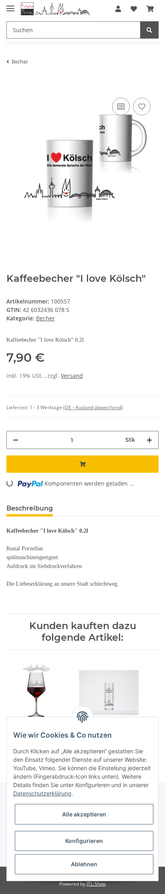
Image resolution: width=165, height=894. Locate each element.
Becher (45, 318)
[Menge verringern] (15, 440)
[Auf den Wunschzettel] (142, 106)
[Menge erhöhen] (149, 440)
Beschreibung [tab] (29, 508)
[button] (118, 9)
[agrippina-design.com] (56, 9)
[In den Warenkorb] (12, 83)
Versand (72, 375)
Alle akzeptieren (84, 814)
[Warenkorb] (150, 9)
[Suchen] (149, 30)
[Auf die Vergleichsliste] (121, 106)
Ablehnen (84, 864)
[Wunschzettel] (134, 9)
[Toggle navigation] (10, 5)
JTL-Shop (96, 883)
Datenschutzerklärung (42, 793)
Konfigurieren (84, 840)
